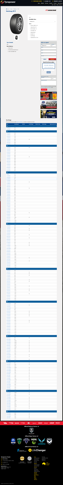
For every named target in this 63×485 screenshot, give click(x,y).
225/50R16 (8, 250)
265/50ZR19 (9, 354)
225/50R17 (8, 279)
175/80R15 (8, 183)
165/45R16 (8, 225)
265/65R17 (8, 295)
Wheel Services (36, 470)
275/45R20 (8, 378)
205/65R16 (8, 239)
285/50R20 (8, 387)
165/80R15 (8, 178)
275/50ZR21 (9, 400)
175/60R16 (8, 227)
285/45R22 (8, 417)
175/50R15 (8, 180)
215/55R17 (8, 275)
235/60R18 (8, 315)
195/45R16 (8, 228)
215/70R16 (8, 247)
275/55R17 (8, 298)
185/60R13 (8, 140)
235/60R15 (8, 214)
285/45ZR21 (9, 403)
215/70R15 (8, 209)
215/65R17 (8, 278)
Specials (50, 3)
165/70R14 (8, 153)
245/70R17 (8, 292)
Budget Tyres (44, 459)
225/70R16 (8, 254)
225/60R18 (8, 311)
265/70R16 (8, 265)
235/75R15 (8, 217)
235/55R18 (8, 314)
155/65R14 (8, 149)
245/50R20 (8, 366)
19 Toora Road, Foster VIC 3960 (8, 460)
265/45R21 (8, 395)
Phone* (42, 50)
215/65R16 (8, 245)
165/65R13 (8, 136)
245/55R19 (8, 345)
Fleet (52, 4)
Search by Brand (36, 460)
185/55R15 (8, 186)
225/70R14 (8, 170)
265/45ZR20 (9, 372)
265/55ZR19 (9, 356)
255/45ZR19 (9, 347)
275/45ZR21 (9, 398)
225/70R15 (8, 212)
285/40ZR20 (9, 384)
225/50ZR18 (9, 308)
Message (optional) (44, 80)
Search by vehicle (19, 121)
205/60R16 (8, 237)
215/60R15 (8, 206)
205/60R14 (8, 167)
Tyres (39, 3)
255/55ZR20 (9, 370)
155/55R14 (8, 147)
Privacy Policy (43, 87)
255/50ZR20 (9, 369)
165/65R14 (8, 152)
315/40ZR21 (9, 409)
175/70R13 (8, 139)
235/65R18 (8, 317)
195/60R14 (8, 162)
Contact (55, 3)
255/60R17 (8, 293)
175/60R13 (8, 137)
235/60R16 (8, 256)
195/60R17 (8, 270)
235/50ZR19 (9, 340)
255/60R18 (8, 321)
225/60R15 (8, 211)
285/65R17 (8, 299)
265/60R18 (8, 326)
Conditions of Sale (11, 483)
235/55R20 (8, 364)
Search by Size (36, 459)
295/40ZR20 (9, 389)
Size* (42, 44)
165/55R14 (8, 150)
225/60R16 (8, 251)
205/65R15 (8, 203)
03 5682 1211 (48, 1)
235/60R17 (8, 287)
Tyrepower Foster (37, 1)
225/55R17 (8, 281)
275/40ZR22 (9, 414)
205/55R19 (8, 337)
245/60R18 (8, 318)
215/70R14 (8, 169)
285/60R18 (8, 334)
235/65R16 (8, 257)
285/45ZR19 (9, 359)
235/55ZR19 (9, 342)
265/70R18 (8, 329)
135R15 (8, 174)
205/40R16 (8, 234)
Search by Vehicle (36, 458)
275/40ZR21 (9, 397)
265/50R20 (8, 373)
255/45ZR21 (9, 392)
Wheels (42, 3)
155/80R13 (8, 134)
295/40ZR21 (9, 406)
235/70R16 (8, 259)
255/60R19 (8, 353)
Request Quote (44, 89)
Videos (58, 4)
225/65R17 (8, 284)
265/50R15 (8, 218)
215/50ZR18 (9, 303)
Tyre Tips (35, 462)
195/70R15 (8, 197)
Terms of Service (48, 87)
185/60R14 (8, 158)
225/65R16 (8, 253)
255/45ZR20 (9, 367)
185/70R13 (8, 142)
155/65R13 (8, 133)
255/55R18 (8, 320)
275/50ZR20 (9, 379)
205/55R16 (8, 236)
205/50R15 (8, 198)
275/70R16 (8, 267)
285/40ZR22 (9, 416)
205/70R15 (8, 205)
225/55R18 (8, 309)
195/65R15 (8, 195)
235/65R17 (8, 289)
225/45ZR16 (9, 248)
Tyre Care (35, 461)
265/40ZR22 (9, 413)
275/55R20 (8, 381)
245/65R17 (8, 290)
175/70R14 (8, 156)
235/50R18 (8, 312)
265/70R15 (8, 220)
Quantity (53, 44)
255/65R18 (8, 323)
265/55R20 (8, 375)
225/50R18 (8, 306)
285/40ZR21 (9, 401)
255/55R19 (8, 351)
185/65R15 (8, 189)
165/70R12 (8, 129)
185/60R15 (8, 188)
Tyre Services (36, 469)
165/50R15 (8, 177)
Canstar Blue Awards (45, 458)
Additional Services (37, 471)
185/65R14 (8, 159)
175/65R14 (8, 155)
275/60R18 (8, 331)
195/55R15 (8, 192)
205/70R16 (8, 240)
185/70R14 (8, 161)
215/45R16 (8, 242)
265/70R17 (8, 296)
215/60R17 (8, 276)
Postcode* (42, 55)
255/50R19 (8, 348)
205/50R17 (8, 272)
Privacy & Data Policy (6, 483)
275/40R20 (8, 376)
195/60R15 (8, 194)
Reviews (60, 4)
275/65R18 (8, 332)
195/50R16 (8, 230)
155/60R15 (8, 175)
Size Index (43, 456)
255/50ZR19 (9, 350)
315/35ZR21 (9, 408)
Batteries (35, 468)
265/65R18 (8, 328)
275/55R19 (8, 357)
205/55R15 (8, 200)
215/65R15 (8, 208)
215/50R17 (8, 273)
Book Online (60, 3)
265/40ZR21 (9, 394)
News (55, 4)
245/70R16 (8, 260)
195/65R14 (8, 164)
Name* (42, 47)
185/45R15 (8, 185)
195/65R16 (8, 233)
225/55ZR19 (9, 339)
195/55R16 (8, 231)
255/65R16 (8, 262)
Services (46, 3)
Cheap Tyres (43, 460)
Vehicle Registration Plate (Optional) (44, 77)
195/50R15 (8, 191)
